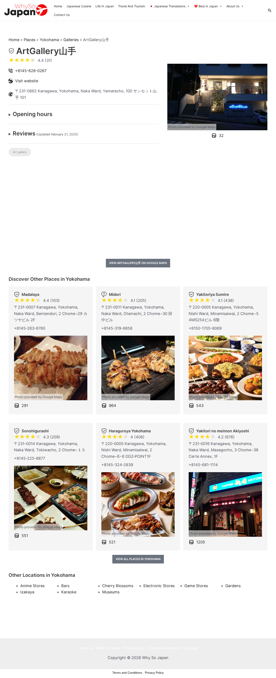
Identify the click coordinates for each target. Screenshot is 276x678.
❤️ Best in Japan (206, 6)
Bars (65, 585)
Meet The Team (108, 648)
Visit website (26, 81)
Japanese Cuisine (78, 6)
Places (29, 39)
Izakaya (27, 592)
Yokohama (49, 39)
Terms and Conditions (165, 648)
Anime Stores (32, 585)
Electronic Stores (159, 585)
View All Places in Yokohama (138, 559)
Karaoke (68, 592)
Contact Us (62, 15)
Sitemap (191, 648)
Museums (110, 592)
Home (58, 6)
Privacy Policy (134, 648)
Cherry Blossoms (117, 585)
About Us (232, 6)
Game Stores (196, 585)
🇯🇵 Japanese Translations (167, 6)
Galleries (71, 39)
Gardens (233, 585)
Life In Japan (105, 6)
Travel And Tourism (131, 6)
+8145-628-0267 (31, 70)
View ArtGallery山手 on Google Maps (138, 263)
